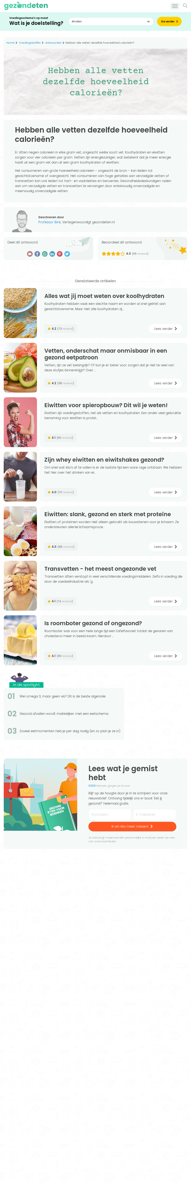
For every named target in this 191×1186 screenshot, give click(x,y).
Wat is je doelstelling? (36, 23)
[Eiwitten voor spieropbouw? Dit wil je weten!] (20, 422)
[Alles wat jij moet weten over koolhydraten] (20, 313)
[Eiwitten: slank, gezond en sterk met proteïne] (20, 531)
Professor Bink (49, 222)
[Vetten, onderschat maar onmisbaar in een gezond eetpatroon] (20, 368)
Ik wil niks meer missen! (129, 826)
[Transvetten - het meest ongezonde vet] (20, 586)
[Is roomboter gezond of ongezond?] (20, 640)
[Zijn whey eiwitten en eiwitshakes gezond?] (20, 477)
